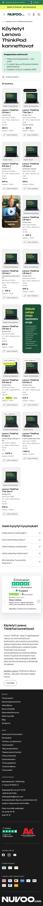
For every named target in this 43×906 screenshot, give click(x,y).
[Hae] (29, 14)
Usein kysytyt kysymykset (12, 734)
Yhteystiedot (7, 770)
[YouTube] (14, 854)
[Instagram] (9, 854)
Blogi (4, 720)
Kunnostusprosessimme (11, 702)
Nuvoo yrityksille (8, 709)
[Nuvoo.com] (16, 14)
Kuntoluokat (6, 738)
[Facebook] (3, 854)
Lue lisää (28, 348)
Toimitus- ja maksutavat (11, 742)
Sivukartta (6, 723)
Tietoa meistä (7, 698)
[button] (37, 2)
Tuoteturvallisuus (9, 767)
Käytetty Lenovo (11, 671)
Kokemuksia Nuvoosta (10, 713)
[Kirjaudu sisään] (33, 14)
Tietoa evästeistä (9, 756)
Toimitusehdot (7, 745)
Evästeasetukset (8, 759)
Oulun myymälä (8, 716)
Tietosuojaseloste (9, 763)
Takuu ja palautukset (10, 749)
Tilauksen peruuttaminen (11, 752)
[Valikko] (4, 14)
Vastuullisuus (7, 705)
